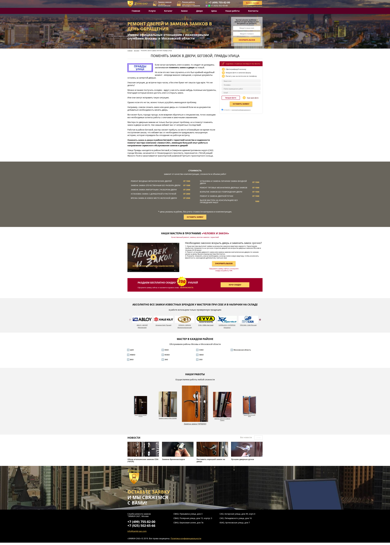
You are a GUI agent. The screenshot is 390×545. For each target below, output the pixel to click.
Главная (136, 10)
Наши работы (232, 10)
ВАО (132, 359)
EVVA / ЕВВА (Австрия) (205, 325)
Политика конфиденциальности (186, 538)
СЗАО (201, 350)
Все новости (246, 437)
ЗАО (166, 359)
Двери (199, 10)
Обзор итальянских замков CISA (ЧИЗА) (142, 460)
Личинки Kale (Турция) (163, 325)
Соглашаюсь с (237, 110)
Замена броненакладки (173, 459)
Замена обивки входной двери (195, 425)
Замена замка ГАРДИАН (140, 414)
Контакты (253, 10)
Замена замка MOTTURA (249, 414)
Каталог (168, 10)
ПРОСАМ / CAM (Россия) (248, 325)
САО (201, 359)
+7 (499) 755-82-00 (219, 2)
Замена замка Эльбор (222, 418)
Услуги (152, 10)
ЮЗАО (167, 355)
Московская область (242, 350)
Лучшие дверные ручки (242, 459)
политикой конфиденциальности (241, 110)
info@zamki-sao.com (137, 531)
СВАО (201, 355)
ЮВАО (132, 355)
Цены (214, 10)
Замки (184, 10)
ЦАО (132, 350)
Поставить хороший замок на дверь (211, 460)
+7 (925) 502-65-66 (219, 5)
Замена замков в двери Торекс (168, 419)
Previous (130, 322)
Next (260, 322)
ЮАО (167, 350)
